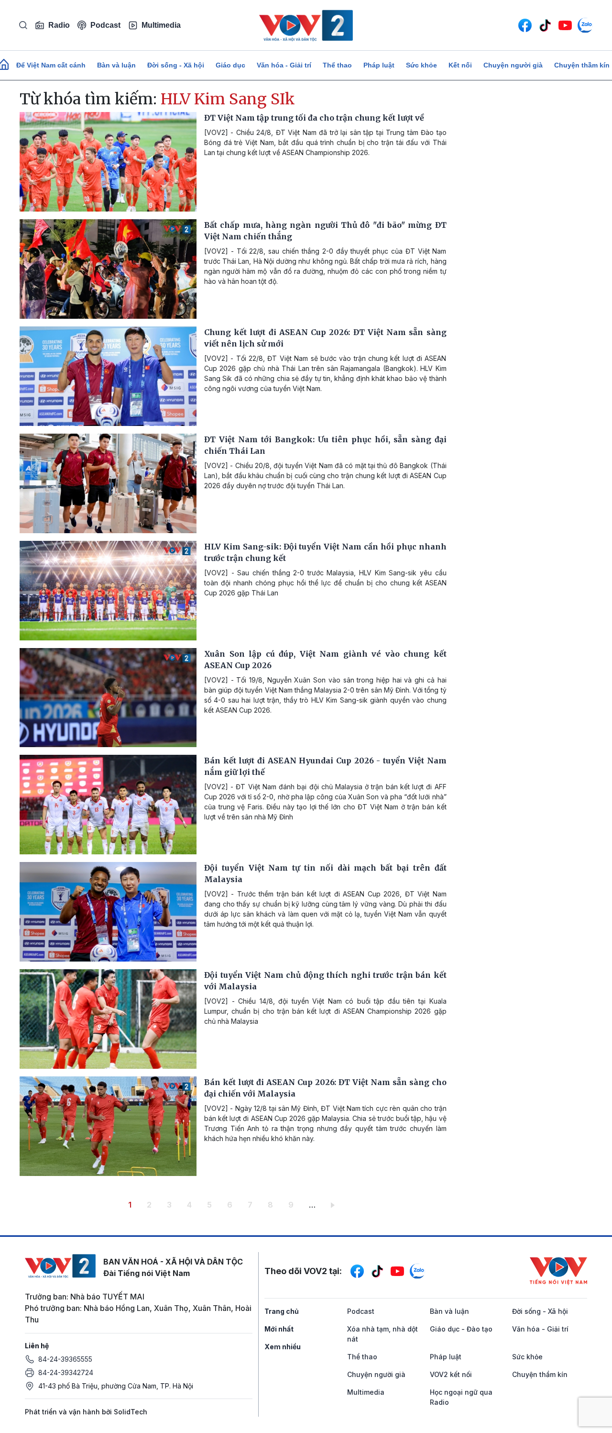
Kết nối (460, 65)
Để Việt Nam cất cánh (51, 65)
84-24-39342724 (65, 1372)
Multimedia (161, 25)
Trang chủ (281, 1311)
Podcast (105, 25)
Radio (59, 25)
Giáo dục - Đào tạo (461, 1329)
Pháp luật (378, 65)
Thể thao (337, 65)
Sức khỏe (421, 65)
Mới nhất (279, 1329)
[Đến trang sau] (334, 1205)
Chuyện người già (513, 65)
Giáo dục (230, 65)
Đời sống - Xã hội (175, 65)
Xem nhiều (282, 1347)
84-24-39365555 (65, 1359)
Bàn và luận (116, 65)
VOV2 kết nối (451, 1374)
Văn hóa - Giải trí (284, 65)
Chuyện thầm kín (540, 1374)
